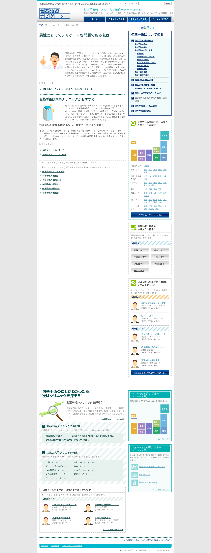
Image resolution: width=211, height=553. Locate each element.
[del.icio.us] (150, 28)
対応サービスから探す (148, 482)
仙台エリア (159, 250)
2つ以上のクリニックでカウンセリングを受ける (67, 440)
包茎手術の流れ (141, 44)
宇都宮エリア (140, 257)
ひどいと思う (147, 316)
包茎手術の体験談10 (51, 180)
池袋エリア (139, 264)
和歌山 (146, 196)
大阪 (155, 193)
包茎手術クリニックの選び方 (63, 426)
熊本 (160, 206)
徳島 (145, 202)
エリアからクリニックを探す (150, 215)
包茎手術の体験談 (50, 176)
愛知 (155, 189)
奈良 (165, 193)
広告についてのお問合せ (72, 546)
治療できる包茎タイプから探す (152, 467)
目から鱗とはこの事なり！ (153, 334)
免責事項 (55, 546)
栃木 (150, 183)
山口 (165, 200)
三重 (160, 189)
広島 (160, 200)
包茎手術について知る (147, 34)
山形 (165, 170)
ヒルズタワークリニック (85, 470)
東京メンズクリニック (84, 474)
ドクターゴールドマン (56, 466)
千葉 (165, 183)
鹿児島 (151, 209)
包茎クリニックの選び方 (53, 150)
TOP (41, 25)
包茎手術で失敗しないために (148, 93)
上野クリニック (53, 462)
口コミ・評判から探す (113, 529)
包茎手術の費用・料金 (145, 85)
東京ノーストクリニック (85, 462)
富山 (150, 176)
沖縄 (156, 209)
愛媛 (155, 202)
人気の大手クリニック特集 (54, 154)
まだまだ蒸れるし (103, 517)
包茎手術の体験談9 (51, 184)
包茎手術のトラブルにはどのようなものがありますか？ (67, 89)
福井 (160, 176)
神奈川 (151, 185)
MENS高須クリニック (56, 474)
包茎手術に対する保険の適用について (149, 88)
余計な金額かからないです (153, 303)
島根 (150, 200)
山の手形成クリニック (56, 470)
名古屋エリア (160, 264)
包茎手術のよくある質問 (53, 171)
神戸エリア (139, 270)
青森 (145, 170)
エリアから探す (164, 439)
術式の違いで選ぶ (54, 436)
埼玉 (160, 183)
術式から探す (144, 474)
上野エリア (159, 257)
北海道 (146, 166)
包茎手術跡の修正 (142, 75)
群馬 (155, 183)
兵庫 (160, 193)
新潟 (145, 176)
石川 (155, 176)
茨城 (145, 183)
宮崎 (145, 209)
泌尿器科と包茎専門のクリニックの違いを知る (93, 436)
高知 (160, 202)
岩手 (150, 170)
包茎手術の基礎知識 (144, 40)
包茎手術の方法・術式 (143, 50)
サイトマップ (132, 3)
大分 (165, 206)
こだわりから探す (163, 490)
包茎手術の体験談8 (51, 193)
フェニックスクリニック (57, 478)
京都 (150, 193)
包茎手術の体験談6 (51, 188)
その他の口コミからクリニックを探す (150, 373)
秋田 (160, 170)
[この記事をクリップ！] (148, 27)
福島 (145, 172)
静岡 (150, 189)
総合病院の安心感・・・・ (153, 347)
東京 (145, 185)
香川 (150, 202)
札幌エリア (139, 250)
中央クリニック (81, 466)
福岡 (145, 206)
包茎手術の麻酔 (141, 47)
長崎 (155, 206)
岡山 (155, 200)
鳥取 (145, 200)
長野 (145, 179)
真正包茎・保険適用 (150, 360)
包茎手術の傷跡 (141, 72)
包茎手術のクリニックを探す (113, 419)
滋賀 (145, 193)
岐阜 (145, 189)
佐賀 (150, 206)
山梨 (165, 176)
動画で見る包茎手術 (144, 80)
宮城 (155, 170)
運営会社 (44, 546)
